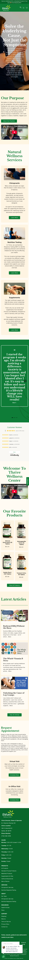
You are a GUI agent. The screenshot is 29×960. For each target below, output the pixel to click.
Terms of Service (6, 921)
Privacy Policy (5, 924)
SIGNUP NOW (24, 943)
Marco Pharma (5, 881)
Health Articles (5, 907)
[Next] (25, 381)
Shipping (3, 916)
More (9, 636)
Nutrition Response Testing (8, 890)
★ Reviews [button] (27, 481)
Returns (3, 919)
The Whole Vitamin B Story (13, 660)
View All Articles (14, 715)
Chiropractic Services (7, 887)
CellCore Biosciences (7, 878)
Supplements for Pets (7, 876)
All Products (4, 868)
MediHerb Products (6, 873)
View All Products (14, 585)
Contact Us (4, 926)
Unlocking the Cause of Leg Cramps (13, 694)
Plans (2, 910)
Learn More (14, 217)
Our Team (4, 896)
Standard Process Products (8, 871)
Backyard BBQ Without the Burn (14, 627)
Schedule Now (14, 775)
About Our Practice (9, 121)
